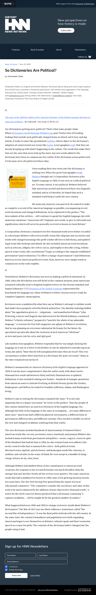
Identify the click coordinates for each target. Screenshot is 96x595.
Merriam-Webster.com (41, 132)
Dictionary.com (19, 132)
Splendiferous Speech (62, 95)
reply (73, 144)
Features (16, 49)
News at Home (11, 64)
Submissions (80, 49)
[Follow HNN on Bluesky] (89, 57)
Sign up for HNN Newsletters (48, 590)
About (59, 49)
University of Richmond (84, 4)
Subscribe (66, 30)
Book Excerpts (37, 49)
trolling (51, 140)
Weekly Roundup (16, 570)
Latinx (50, 144)
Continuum (13, 566)
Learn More (35, 575)
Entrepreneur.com (16, 95)
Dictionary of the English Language (45, 288)
